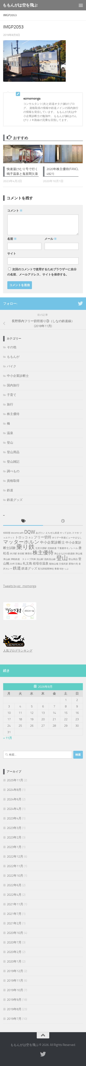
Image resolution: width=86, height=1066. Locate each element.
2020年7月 (14, 942)
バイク (11, 366)
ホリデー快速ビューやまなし (67, 537)
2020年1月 (14, 961)
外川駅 (13, 553)
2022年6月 (14, 885)
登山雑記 (13, 462)
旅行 (10, 404)
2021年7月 (14, 914)
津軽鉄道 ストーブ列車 (23, 559)
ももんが (13, 357)
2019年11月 (15, 980)
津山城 (78, 553)
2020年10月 (15, 933)
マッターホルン (21, 542)
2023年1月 (14, 847)
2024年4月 (14, 809)
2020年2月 (14, 952)
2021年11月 (15, 904)
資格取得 (13, 481)
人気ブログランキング (17, 650)
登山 (10, 442)
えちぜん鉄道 (52, 533)
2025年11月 (15, 780)
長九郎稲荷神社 (46, 568)
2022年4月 (14, 895)
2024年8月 (14, 790)
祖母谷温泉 (40, 563)
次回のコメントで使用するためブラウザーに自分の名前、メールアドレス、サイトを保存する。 (42, 272)
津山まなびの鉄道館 (64, 553)
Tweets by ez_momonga (19, 586)
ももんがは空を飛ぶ (20, 5)
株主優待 (13, 414)
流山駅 (40, 559)
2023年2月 (14, 837)
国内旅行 (13, 385)
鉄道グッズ (15, 500)
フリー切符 (42, 537)
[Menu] (81, 5)
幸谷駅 (21, 553)
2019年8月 (14, 1009)
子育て (11, 395)
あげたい (40, 533)
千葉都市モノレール (67, 548)
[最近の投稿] (63, 521)
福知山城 (53, 563)
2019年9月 (14, 1000)
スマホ (75, 533)
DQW (29, 532)
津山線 (6, 559)
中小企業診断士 (18, 376)
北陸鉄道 (52, 548)
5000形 (6, 533)
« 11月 (7, 738)
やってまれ (65, 533)
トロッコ (21, 537)
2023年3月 (14, 828)
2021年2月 (14, 923)
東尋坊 (28, 553)
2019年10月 (15, 990)
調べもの (13, 471)
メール (50, 239)
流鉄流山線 (50, 559)
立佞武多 (63, 563)
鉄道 (10, 490)
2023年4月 (14, 818)
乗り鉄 (25, 546)
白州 (12, 563)
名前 (12, 239)
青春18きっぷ (61, 568)
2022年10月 (15, 875)
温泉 (10, 433)
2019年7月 (14, 1019)
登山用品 (13, 452)
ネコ (30, 537)
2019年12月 (15, 971)
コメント (15, 210)
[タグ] (23, 521)
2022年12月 (15, 856)
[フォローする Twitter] (80, 303)
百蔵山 (18, 563)
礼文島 (27, 563)
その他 (11, 347)
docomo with (17, 533)
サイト (11, 253)
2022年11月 (15, 866)
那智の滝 (73, 563)
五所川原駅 (41, 548)
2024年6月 (14, 799)
